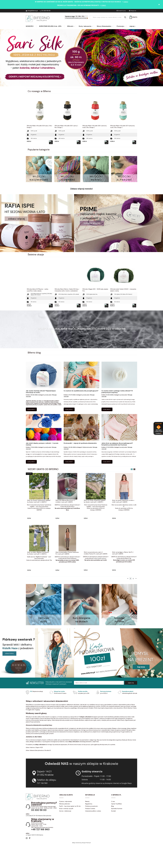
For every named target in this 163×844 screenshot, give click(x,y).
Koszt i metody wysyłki (66, 808)
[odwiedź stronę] (81, 604)
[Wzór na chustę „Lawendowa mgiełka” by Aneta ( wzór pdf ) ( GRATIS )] (39, 486)
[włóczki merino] (96, 169)
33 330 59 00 (45, 11)
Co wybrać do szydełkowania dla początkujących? (81, 391)
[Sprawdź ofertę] (119, 604)
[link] (81, 58)
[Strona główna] (37, 18)
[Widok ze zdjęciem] (132, 469)
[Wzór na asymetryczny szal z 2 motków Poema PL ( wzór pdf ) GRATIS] (95, 538)
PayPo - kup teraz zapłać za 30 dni (70, 806)
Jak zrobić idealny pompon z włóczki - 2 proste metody (42, 444)
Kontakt (113, 811)
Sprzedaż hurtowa (116, 808)
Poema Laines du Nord (99, 558)
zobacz (125, 2)
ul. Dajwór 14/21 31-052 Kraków (34, 835)
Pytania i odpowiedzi (65, 801)
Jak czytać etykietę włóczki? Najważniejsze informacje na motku (41, 391)
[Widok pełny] (134, 469)
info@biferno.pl (33, 11)
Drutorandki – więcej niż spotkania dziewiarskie (80, 443)
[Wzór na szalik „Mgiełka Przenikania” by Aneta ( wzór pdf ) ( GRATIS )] (39, 538)
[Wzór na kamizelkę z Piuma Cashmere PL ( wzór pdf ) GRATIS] (67, 538)
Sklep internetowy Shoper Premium (81, 842)
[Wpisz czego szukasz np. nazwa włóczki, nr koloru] (125, 17)
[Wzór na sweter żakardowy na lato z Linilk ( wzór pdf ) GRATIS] (124, 486)
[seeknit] (118, 223)
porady (46, 395)
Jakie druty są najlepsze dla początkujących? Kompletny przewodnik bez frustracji (117, 444)
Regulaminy (88, 804)
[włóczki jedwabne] (67, 169)
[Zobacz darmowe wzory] (43, 604)
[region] (81, 58)
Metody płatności (64, 804)
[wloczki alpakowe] (124, 169)
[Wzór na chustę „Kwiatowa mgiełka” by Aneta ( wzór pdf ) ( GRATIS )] (95, 486)
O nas (113, 801)
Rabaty (87, 801)
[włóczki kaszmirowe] (39, 169)
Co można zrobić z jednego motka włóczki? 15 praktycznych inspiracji (117, 391)
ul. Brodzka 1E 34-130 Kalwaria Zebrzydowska (38, 815)
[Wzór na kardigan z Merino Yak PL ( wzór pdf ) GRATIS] (124, 538)
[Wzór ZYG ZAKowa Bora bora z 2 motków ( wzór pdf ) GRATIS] (67, 486)
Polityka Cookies (90, 808)
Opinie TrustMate (116, 804)
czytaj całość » (31, 409)
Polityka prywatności (91, 806)
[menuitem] (31, 26)
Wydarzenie (86, 447)
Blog (112, 806)
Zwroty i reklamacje (65, 811)
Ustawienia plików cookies (93, 811)
